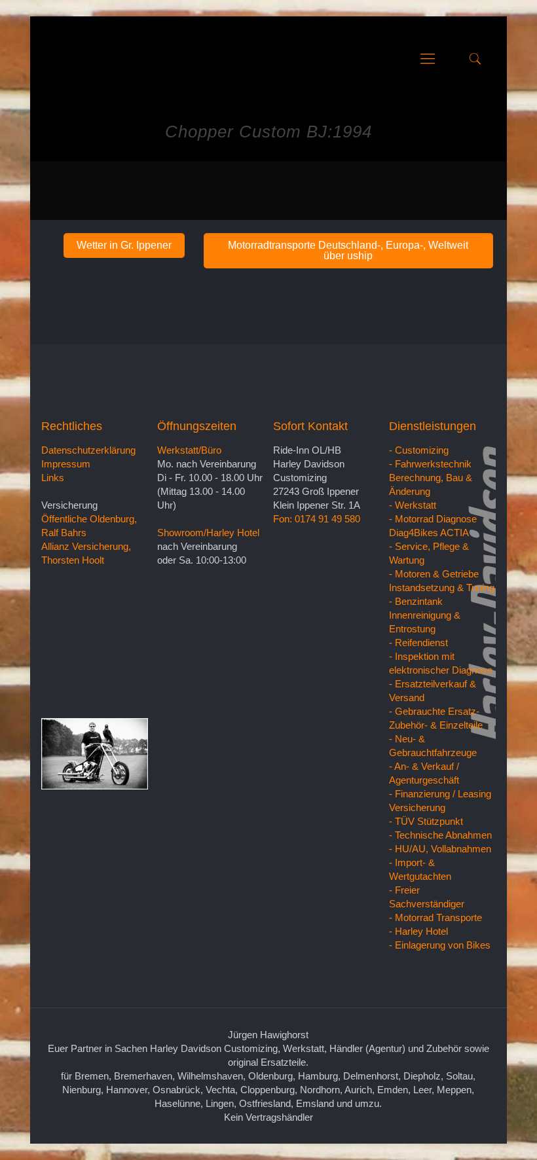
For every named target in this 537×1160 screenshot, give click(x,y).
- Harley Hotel (418, 931)
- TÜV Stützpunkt (426, 821)
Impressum (65, 463)
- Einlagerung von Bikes (440, 945)
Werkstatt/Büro (189, 450)
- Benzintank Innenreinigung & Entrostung (424, 615)
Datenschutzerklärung (88, 450)
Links (52, 477)
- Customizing (419, 450)
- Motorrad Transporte (435, 917)
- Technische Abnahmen (440, 835)
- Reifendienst (418, 642)
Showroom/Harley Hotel (208, 532)
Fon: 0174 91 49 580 (316, 518)
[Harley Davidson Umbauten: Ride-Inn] (56, 58)
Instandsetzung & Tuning (441, 587)
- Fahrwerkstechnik (430, 463)
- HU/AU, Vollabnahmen (440, 848)
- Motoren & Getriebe (434, 573)
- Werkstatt (412, 505)
